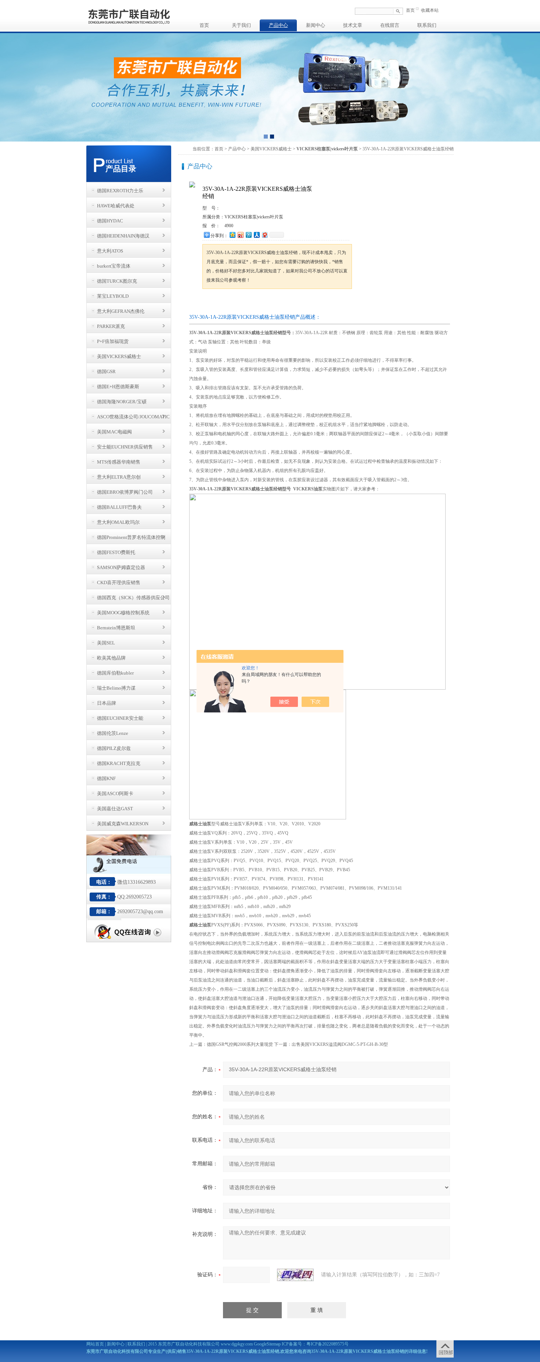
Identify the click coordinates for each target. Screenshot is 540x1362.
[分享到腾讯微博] (248, 234)
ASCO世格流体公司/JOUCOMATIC (133, 416)
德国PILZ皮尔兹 (114, 748)
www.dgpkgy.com (237, 1344)
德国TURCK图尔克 (117, 281)
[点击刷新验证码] (295, 1275)
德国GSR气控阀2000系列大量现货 (240, 1044)
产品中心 (278, 25)
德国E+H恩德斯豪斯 (118, 386)
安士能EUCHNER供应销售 (125, 447)
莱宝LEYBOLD (113, 296)
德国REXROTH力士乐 (120, 190)
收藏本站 (430, 10)
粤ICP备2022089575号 (327, 1344)
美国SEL (106, 643)
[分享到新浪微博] (240, 234)
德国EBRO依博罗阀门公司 (125, 492)
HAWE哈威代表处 (115, 205)
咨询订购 (225, 303)
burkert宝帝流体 (113, 266)
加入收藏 (279, 303)
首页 (410, 10)
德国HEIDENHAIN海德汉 (123, 236)
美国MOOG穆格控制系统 (123, 612)
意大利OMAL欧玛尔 (118, 522)
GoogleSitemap (267, 1344)
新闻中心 (315, 25)
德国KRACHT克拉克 (118, 763)
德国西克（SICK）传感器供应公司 (133, 597)
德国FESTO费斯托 (116, 552)
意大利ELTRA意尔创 (119, 477)
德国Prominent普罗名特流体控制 (131, 537)
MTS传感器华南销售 (118, 462)
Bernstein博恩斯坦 (116, 627)
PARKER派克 (111, 326)
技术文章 (352, 25)
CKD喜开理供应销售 (118, 582)
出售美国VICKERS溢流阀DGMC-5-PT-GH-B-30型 (340, 1044)
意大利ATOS (110, 251)
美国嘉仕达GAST (115, 808)
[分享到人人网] (256, 234)
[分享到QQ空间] (232, 234)
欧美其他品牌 (111, 658)
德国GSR (106, 371)
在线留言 (389, 25)
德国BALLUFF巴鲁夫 (119, 507)
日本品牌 (106, 703)
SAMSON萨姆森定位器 (121, 567)
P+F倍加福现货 (113, 341)
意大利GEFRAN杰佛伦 (120, 311)
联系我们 (426, 25)
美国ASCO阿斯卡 (115, 793)
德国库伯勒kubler (115, 673)
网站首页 (95, 1344)
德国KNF (106, 778)
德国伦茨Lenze (112, 733)
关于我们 (241, 25)
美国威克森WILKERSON (122, 823)
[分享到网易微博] (264, 234)
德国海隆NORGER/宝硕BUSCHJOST (122, 403)
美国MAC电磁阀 (114, 432)
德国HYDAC (110, 221)
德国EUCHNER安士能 (120, 718)
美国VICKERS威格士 (119, 356)
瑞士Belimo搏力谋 (116, 688)
